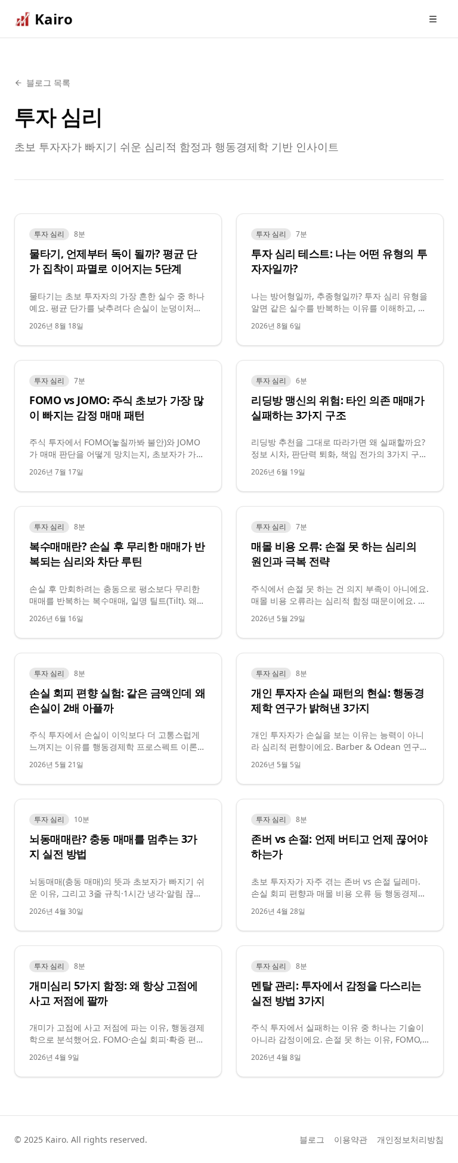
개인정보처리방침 (410, 1139)
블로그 (311, 1139)
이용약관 (350, 1139)
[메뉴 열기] (433, 19)
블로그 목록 (48, 82)
